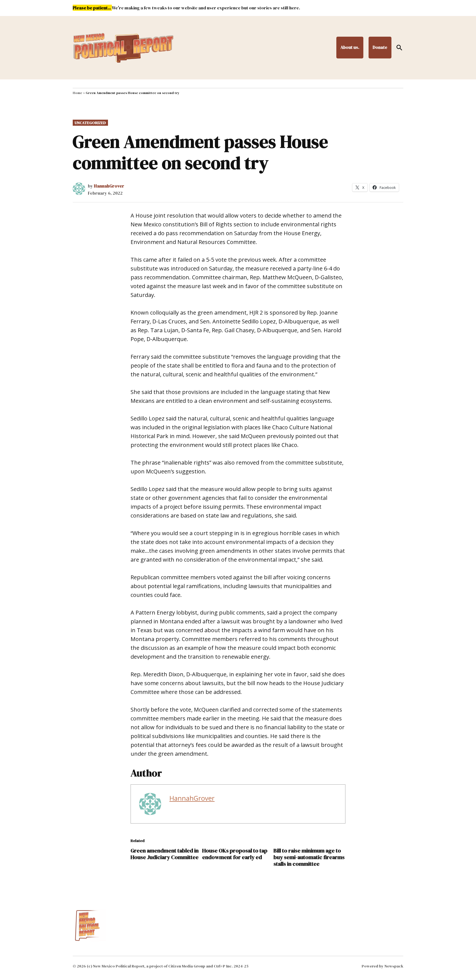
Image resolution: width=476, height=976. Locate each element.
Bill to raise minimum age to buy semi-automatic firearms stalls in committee (309, 857)
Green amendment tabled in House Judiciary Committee (165, 854)
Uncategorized (90, 122)
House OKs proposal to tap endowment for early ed (234, 854)
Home (77, 93)
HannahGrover (109, 186)
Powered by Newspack (382, 966)
